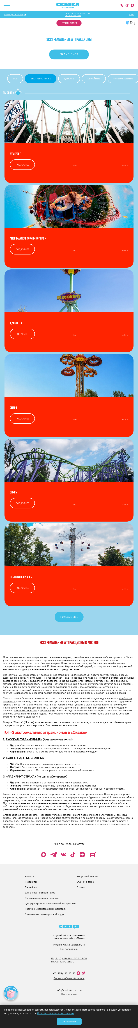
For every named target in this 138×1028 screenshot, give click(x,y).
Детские (69, 78)
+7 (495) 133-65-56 (64, 973)
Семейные (94, 78)
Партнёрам (31, 887)
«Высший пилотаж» (25, 710)
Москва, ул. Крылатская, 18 (15, 14)
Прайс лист (69, 54)
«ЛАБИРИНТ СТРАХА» (21, 776)
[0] (18, 93)
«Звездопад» (54, 677)
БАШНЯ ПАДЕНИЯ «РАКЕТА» (25, 758)
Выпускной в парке (87, 876)
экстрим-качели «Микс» (58, 683)
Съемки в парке (85, 881)
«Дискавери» (47, 710)
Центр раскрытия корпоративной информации (50, 903)
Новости (29, 876)
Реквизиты (31, 881)
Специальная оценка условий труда (44, 914)
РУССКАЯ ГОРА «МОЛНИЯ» (24, 739)
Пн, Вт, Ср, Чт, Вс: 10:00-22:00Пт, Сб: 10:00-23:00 (77, 14)
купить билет (69, 23)
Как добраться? (69, 949)
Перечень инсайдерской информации (45, 909)
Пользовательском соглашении (55, 1013)
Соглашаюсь (69, 1021)
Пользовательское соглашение (42, 898)
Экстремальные (41, 78)
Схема (131, 14)
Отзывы (81, 887)
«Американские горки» (16, 690)
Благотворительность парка (40, 892)
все (15, 78)
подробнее (22, 164)
